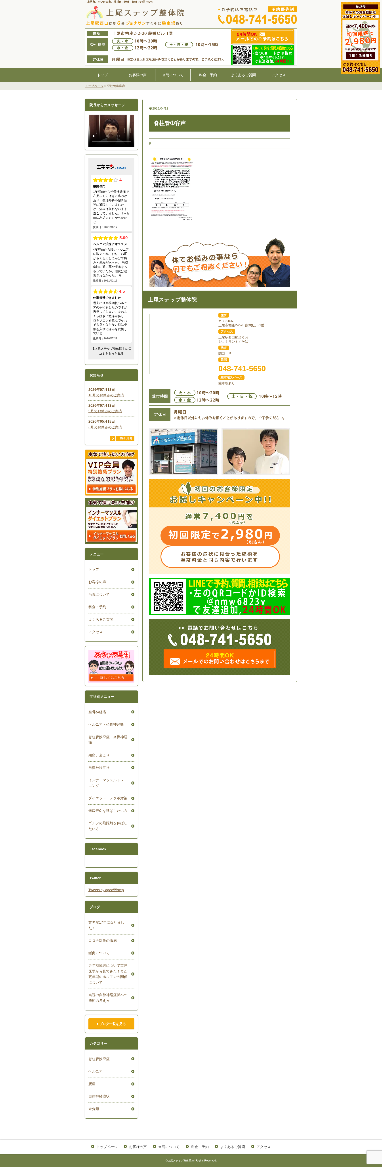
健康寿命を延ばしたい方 (107, 811)
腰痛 (92, 1084)
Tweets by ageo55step (106, 890)
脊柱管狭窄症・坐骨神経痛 (107, 740)
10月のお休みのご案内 (106, 395)
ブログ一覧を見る (112, 1024)
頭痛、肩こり (99, 755)
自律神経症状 (99, 768)
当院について (172, 75)
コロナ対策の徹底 (102, 940)
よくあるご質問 (243, 75)
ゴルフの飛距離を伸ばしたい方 (107, 826)
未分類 (93, 1109)
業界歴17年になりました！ (106, 925)
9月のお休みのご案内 (105, 411)
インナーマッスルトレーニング (107, 783)
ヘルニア (95, 1071)
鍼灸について (99, 953)
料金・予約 (208, 75)
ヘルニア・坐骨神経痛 (106, 724)
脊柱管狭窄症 (99, 1059)
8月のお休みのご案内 (105, 427)
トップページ (107, 1147)
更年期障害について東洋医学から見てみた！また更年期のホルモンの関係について (107, 974)
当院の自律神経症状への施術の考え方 (107, 997)
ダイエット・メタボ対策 (107, 798)
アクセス (278, 75)
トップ (102, 75)
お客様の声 (138, 75)
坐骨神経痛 (97, 712)
